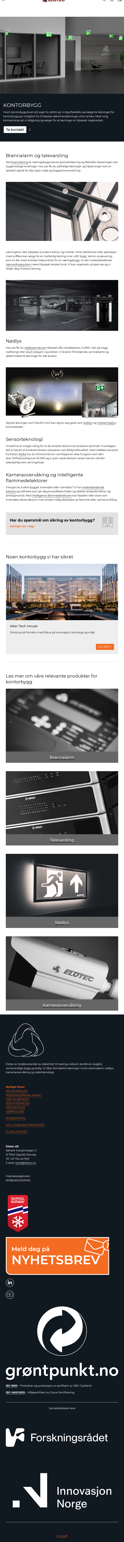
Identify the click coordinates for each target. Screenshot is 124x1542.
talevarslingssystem (18, 264)
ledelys (88, 422)
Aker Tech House (23, 626)
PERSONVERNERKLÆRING (23, 1095)
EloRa (22, 454)
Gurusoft (62, 1535)
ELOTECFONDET (16, 1131)
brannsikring (19, 162)
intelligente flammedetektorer (52, 495)
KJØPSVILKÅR (15, 1111)
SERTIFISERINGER (18, 1103)
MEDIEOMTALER (16, 1091)
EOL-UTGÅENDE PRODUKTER (25, 1125)
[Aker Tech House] (62, 592)
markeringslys (106, 422)
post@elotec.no (26, 1162)
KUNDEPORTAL (16, 1118)
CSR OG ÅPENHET (17, 1099)
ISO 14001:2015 (15, 1392)
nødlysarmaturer (35, 347)
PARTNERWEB (15, 1107)
